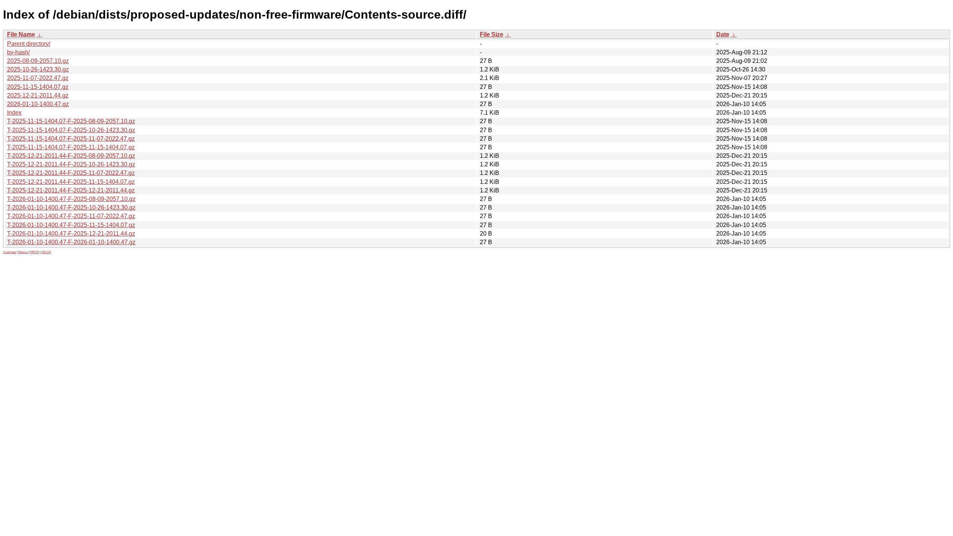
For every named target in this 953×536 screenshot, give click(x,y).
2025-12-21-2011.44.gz (37, 95)
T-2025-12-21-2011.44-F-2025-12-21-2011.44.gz (71, 190)
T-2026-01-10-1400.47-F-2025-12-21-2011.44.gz (71, 233)
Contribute (9, 252)
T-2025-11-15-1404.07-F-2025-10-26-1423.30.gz (71, 130)
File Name (21, 34)
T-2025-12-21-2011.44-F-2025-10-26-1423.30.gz (71, 164)
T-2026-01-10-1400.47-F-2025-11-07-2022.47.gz (71, 216)
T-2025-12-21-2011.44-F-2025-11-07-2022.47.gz (71, 173)
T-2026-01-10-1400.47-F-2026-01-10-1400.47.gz (71, 242)
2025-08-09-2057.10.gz (38, 61)
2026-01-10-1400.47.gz (38, 104)
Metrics (23, 252)
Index (14, 112)
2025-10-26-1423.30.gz (38, 69)
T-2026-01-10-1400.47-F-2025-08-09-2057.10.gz (71, 199)
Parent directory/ (28, 44)
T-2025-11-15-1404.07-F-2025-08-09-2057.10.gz (71, 121)
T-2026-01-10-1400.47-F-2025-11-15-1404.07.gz (71, 225)
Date (722, 34)
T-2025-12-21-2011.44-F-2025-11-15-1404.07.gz (71, 182)
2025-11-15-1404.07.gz (37, 87)
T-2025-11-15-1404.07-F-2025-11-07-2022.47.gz (71, 138)
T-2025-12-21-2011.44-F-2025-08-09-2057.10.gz (71, 156)
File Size (491, 34)
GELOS (46, 252)
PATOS (34, 252)
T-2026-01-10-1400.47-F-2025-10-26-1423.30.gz (71, 207)
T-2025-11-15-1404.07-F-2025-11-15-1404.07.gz (71, 147)
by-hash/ (18, 52)
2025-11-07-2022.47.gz (37, 78)
